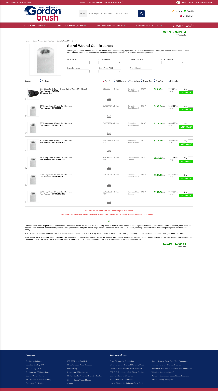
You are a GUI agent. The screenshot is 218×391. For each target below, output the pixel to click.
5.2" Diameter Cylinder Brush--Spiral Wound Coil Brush (63, 89)
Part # (107, 81)
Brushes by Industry (34, 361)
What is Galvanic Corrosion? (121, 379)
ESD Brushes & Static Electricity (38, 379)
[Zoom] (45, 60)
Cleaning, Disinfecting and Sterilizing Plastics (127, 365)
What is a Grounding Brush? (163, 372)
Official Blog (72, 368)
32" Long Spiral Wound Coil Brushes (56, 175)
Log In (177, 11)
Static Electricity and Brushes (121, 376)
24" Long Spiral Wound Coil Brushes (56, 106)
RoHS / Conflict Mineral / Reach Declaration (84, 376)
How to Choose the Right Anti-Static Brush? (127, 383)
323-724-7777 (189, 2)
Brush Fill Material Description (122, 361)
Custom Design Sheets (35, 376)
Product (45, 81)
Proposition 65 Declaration (77, 372)
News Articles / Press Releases (79, 365)
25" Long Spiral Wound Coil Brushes (56, 123)
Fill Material (121, 81)
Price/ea (159, 81)
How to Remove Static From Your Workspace (170, 361)
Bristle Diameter (149, 81)
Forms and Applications (35, 383)
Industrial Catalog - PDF (35, 365)
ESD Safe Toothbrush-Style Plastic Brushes (127, 372)
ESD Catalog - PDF (33, 368)
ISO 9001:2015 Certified (18, 2)
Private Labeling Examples (162, 379)
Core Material (135, 81)
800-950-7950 (205, 2)
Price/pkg (174, 81)
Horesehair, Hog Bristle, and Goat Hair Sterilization (172, 368)
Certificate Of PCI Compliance (38, 372)
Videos (70, 384)
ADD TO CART (186, 93)
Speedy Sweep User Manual (79, 379)
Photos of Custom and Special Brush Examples (170, 376)
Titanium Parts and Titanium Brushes (166, 365)
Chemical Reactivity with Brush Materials (126, 368)
